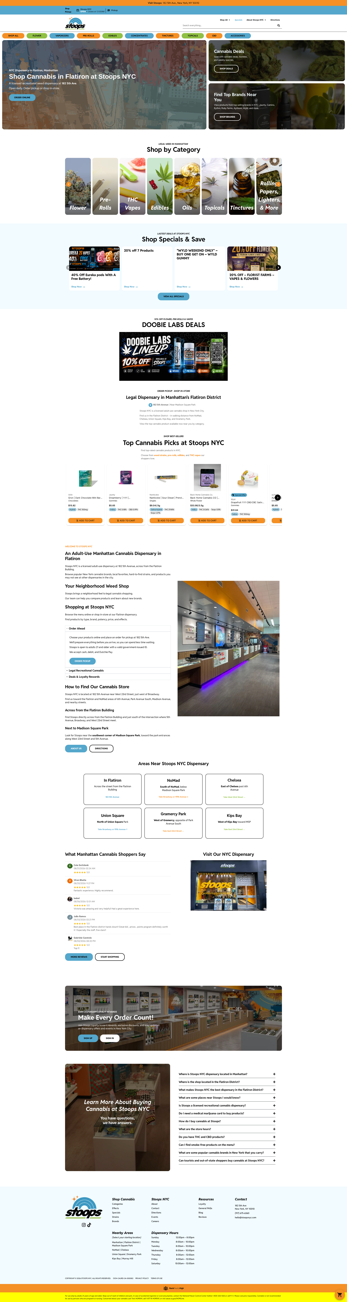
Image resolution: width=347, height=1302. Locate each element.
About (154, 1204)
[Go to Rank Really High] (173, 1288)
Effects (115, 1208)
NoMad (115, 1249)
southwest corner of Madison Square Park (116, 735)
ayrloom (275, 495)
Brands (115, 1221)
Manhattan (117, 1242)
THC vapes (195, 455)
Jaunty (112, 495)
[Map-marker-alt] (150, 405)
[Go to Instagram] (84, 1225)
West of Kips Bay (227, 821)
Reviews (203, 1217)
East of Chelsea (229, 786)
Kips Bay (116, 1258)
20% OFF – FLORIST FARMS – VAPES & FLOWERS (251, 277)
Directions (275, 20)
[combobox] (227, 25)
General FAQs (205, 1208)
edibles (181, 455)
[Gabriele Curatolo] (70, 939)
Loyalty (202, 1204)
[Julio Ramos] (70, 917)
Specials (238, 20)
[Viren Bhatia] (70, 881)
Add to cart (86, 520)
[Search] (276, 25)
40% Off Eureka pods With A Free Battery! (93, 277)
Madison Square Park (122, 1245)
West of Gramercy (164, 820)
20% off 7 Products (139, 250)
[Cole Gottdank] (70, 866)
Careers (155, 1221)
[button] (97, 10)
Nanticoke (154, 495)
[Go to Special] (94, 258)
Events (154, 1217)
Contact (155, 1208)
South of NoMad (169, 786)
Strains (115, 1217)
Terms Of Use (156, 1278)
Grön (70, 495)
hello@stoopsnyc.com (245, 1217)
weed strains (160, 455)
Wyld (233, 499)
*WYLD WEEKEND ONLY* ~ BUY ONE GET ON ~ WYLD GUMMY (197, 254)
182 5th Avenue (112, 797)
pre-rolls (172, 455)
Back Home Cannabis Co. (201, 495)
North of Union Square (110, 821)
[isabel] (70, 899)
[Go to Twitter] (89, 1225)
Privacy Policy (142, 1278)
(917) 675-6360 (242, 1213)
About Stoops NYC (255, 20)
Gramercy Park (134, 1254)
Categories (117, 1204)
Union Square (118, 1254)
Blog (201, 1212)
